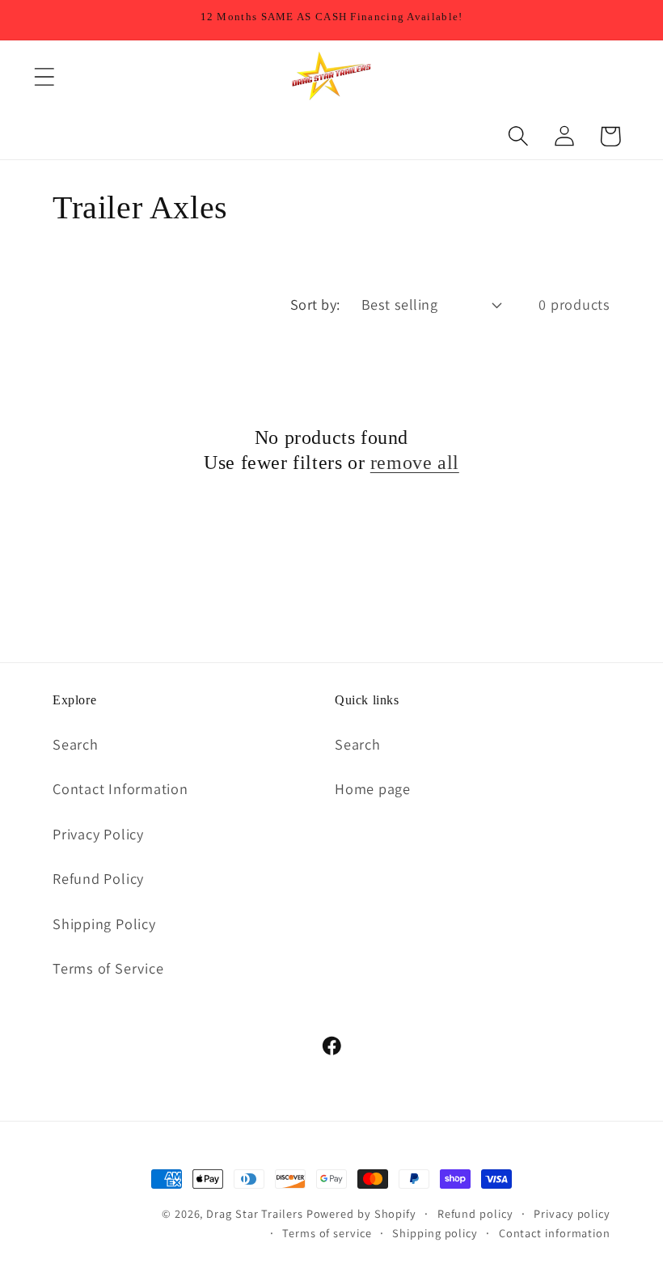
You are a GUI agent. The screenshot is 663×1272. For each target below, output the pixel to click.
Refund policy (475, 1213)
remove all (414, 462)
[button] (44, 77)
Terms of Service (108, 968)
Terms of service (327, 1232)
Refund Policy (98, 878)
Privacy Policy (98, 833)
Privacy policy (572, 1213)
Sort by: (315, 304)
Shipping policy (435, 1232)
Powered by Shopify (361, 1213)
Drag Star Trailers (254, 1213)
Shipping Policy (104, 923)
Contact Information (120, 788)
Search (76, 744)
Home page (373, 788)
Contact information (554, 1232)
